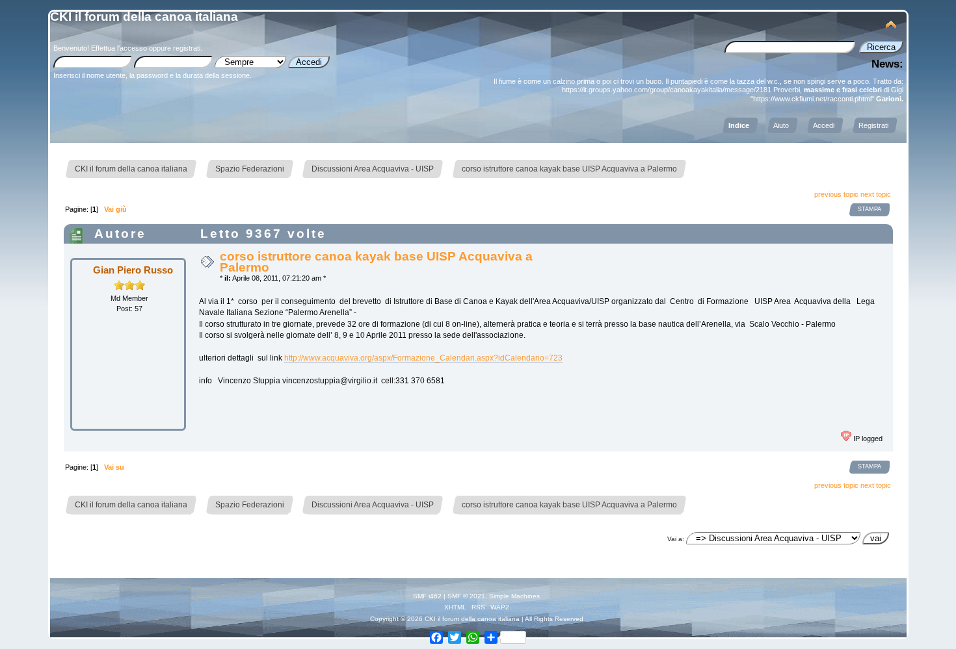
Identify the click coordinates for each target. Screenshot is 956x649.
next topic (875, 194)
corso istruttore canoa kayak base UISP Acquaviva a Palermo (376, 261)
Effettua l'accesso (119, 48)
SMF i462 (427, 596)
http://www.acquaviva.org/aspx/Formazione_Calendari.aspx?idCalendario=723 (423, 358)
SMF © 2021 (466, 596)
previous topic (836, 194)
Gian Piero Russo (133, 269)
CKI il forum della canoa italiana (144, 16)
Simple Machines (514, 596)
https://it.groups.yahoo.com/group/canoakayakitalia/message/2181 (666, 90)
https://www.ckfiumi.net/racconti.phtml (812, 99)
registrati (186, 48)
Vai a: (675, 538)
